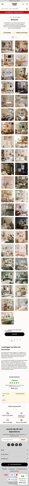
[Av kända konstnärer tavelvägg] (7, 47)
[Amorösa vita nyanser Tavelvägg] (7, 209)
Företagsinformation (21, 469)
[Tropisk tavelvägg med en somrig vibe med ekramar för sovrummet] (21, 305)
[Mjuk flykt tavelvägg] (21, 101)
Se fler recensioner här (14, 406)
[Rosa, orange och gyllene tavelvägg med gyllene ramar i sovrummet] (21, 291)
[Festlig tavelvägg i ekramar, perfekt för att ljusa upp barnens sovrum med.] (7, 223)
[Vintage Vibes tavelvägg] (21, 128)
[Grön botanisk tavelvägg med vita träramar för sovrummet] (7, 318)
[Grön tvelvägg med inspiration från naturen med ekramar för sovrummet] (21, 277)
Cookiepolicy (11, 469)
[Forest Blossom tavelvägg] (7, 169)
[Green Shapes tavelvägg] (21, 155)
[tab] (23, 4)
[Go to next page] (20, 339)
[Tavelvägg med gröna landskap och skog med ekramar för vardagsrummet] (7, 291)
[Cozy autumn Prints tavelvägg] (21, 182)
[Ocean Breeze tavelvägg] (7, 74)
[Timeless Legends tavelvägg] (21, 87)
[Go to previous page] (9, 339)
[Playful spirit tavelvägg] (7, 142)
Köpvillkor (4, 469)
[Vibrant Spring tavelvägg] (21, 196)
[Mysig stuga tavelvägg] (21, 114)
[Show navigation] (2, 4)
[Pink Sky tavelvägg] (7, 155)
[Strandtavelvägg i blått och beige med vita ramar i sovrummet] (21, 264)
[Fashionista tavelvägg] (7, 60)
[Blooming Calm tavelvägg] (7, 101)
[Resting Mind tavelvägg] (7, 87)
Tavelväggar (17, 17)
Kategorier (7, 32)
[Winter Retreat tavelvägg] (7, 114)
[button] (16, 37)
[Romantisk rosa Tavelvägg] (21, 209)
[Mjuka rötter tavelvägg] (21, 74)
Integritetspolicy (14, 471)
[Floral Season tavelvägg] (21, 142)
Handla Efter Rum (21, 32)
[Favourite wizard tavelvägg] (21, 169)
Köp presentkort (15, 464)
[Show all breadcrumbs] (11, 17)
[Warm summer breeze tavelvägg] (7, 196)
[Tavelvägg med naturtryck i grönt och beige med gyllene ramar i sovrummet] (7, 277)
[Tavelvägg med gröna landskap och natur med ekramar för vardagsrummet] (7, 264)
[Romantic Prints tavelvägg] (7, 182)
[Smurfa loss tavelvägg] (21, 47)
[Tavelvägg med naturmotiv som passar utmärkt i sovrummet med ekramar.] (21, 237)
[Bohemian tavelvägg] (7, 128)
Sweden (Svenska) (14, 479)
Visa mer (14, 334)
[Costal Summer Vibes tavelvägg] (21, 60)
